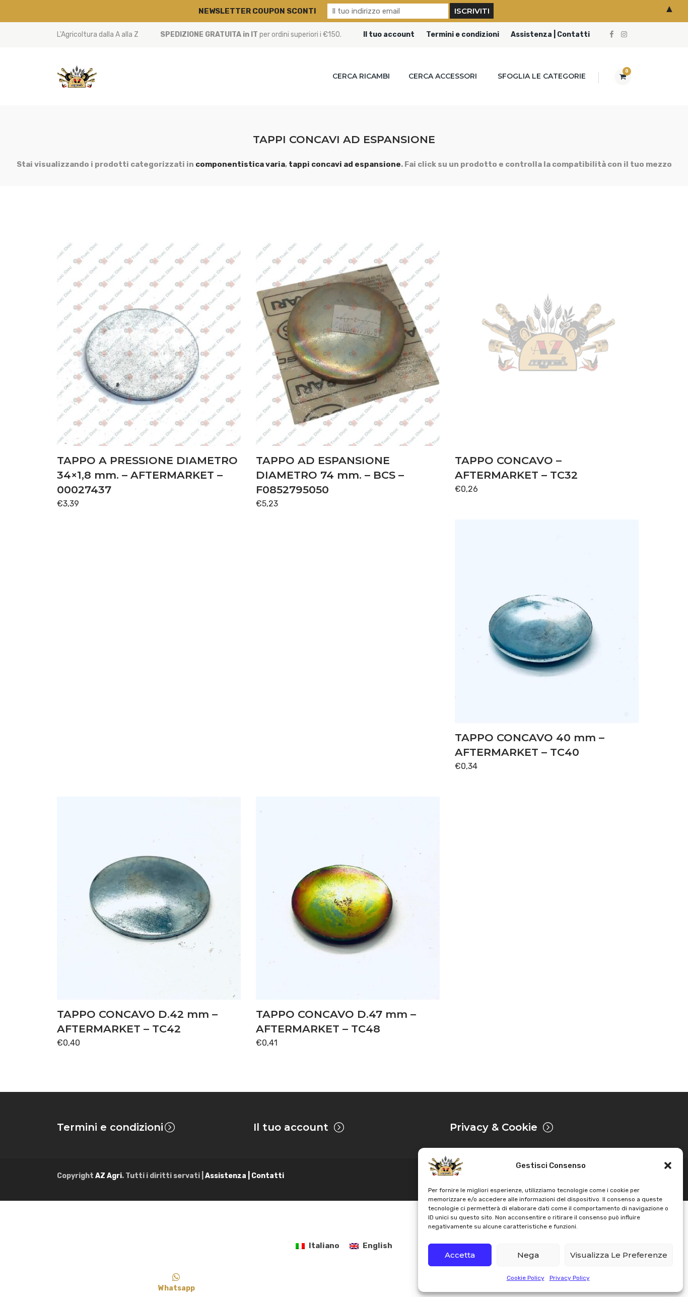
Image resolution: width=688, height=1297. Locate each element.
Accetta (460, 1255)
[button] (668, 1165)
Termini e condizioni (462, 34)
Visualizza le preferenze (618, 1255)
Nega (528, 1255)
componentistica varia (240, 164)
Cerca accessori (442, 76)
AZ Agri (108, 1176)
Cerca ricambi (361, 76)
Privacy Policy (569, 1277)
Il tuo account (389, 34)
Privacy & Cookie (493, 1127)
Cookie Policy (525, 1277)
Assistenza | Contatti (550, 34)
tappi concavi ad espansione (345, 164)
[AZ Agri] (77, 76)
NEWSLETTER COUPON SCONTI (257, 11)
